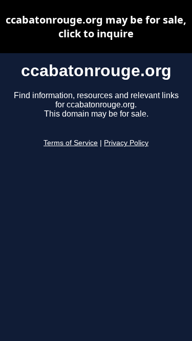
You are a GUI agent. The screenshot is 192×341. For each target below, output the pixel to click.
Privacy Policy (126, 143)
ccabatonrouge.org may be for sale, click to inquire (96, 26)
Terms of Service (71, 143)
